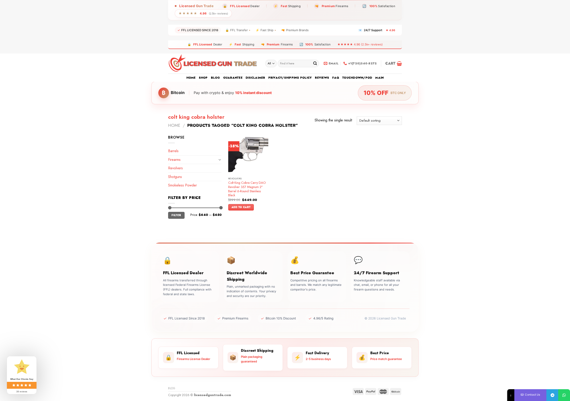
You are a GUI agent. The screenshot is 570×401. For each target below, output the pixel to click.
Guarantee (232, 78)
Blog (215, 78)
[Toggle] (220, 159)
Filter (176, 215)
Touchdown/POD (357, 78)
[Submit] (315, 63)
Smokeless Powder (182, 185)
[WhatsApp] (564, 395)
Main (379, 78)
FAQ (335, 78)
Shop (203, 78)
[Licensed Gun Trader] (213, 63)
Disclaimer (255, 78)
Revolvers (175, 168)
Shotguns (175, 176)
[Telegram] (552, 395)
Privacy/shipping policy (290, 78)
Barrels (173, 150)
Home (191, 78)
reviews (322, 78)
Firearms (174, 159)
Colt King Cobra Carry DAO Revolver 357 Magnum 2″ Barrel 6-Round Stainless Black (247, 189)
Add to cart (241, 207)
